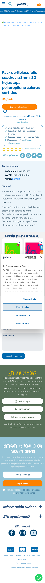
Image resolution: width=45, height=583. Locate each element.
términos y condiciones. (25, 493)
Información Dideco (20, 506)
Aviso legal (22, 559)
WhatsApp (24, 401)
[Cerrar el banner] (41, 257)
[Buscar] (9, 4)
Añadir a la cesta (22, 106)
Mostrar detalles (30, 299)
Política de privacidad (22, 563)
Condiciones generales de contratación (22, 567)
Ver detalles (22, 122)
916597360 (24, 409)
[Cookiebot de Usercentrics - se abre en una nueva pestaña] (26, 257)
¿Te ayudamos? (16, 516)
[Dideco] (22, 4)
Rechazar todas (22, 323)
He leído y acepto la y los (24, 491)
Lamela (16, 178)
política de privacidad (31, 489)
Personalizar (21, 315)
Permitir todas (22, 307)
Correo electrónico (24, 417)
